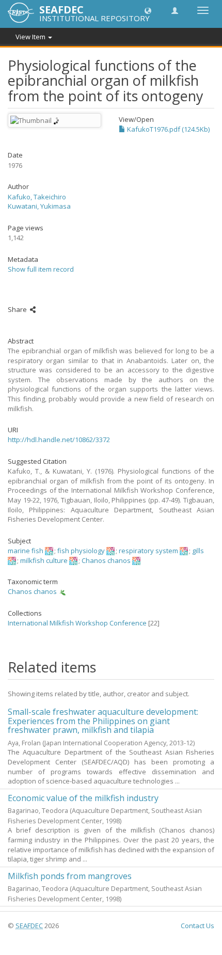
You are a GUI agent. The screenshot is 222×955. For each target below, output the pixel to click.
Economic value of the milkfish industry (83, 798)
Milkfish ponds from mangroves (70, 876)
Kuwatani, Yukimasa (39, 206)
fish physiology (81, 550)
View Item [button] (31, 36)
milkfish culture (44, 560)
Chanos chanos (106, 560)
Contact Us (197, 925)
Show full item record (41, 269)
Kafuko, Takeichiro (37, 196)
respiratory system (148, 550)
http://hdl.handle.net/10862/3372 (59, 439)
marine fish (25, 550)
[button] (148, 10)
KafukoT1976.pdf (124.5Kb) (167, 129)
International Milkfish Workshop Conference (77, 623)
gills (198, 550)
